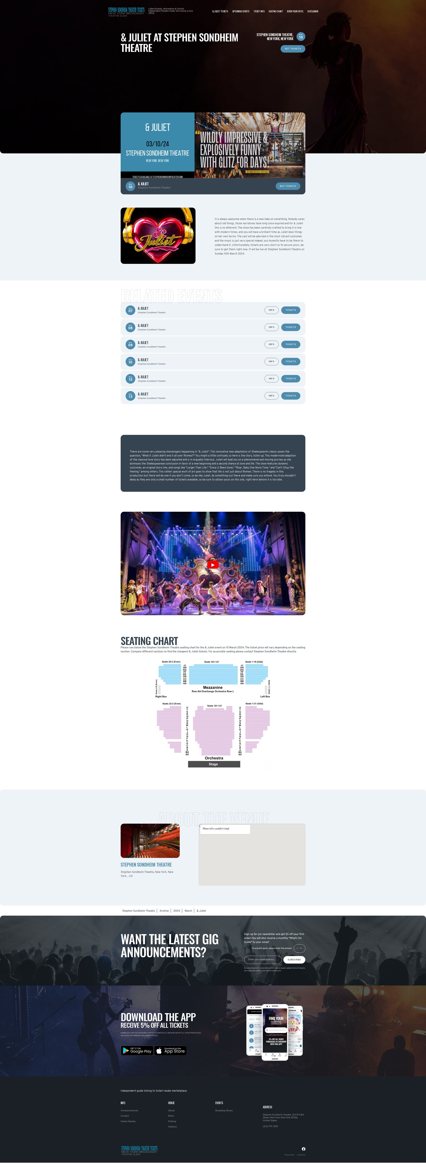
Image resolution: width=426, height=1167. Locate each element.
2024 (176, 911)
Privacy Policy (289, 1155)
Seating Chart (276, 11)
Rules (171, 1116)
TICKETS (291, 310)
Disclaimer (313, 11)
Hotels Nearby (128, 1121)
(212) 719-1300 (270, 1126)
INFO (271, 310)
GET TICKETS (293, 49)
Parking (172, 1121)
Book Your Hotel (295, 11)
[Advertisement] (213, 76)
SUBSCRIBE (294, 960)
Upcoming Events (240, 11)
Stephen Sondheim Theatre (138, 911)
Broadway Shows (224, 1110)
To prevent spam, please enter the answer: (272, 948)
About (171, 1110)
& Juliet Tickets (220, 11)
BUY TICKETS (288, 186)
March (188, 911)
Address (172, 1126)
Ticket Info (259, 11)
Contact (125, 1116)
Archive (164, 911)
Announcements (129, 1110)
